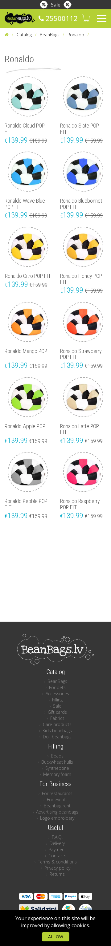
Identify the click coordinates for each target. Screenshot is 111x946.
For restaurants (57, 793)
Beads (57, 756)
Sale (55, 4)
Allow (55, 937)
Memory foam (57, 774)
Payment (57, 849)
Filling (57, 700)
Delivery (57, 843)
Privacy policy (57, 868)
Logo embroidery (57, 818)
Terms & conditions (57, 862)
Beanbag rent (57, 806)
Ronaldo (76, 35)
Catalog (24, 35)
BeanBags (50, 35)
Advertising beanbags (57, 812)
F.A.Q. (57, 837)
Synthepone (57, 768)
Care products (57, 724)
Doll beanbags (57, 737)
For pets (57, 687)
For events (57, 799)
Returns (57, 874)
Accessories (57, 693)
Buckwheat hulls (57, 762)
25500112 (61, 18)
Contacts (57, 856)
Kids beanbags (57, 730)
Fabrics (57, 718)
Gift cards (57, 712)
